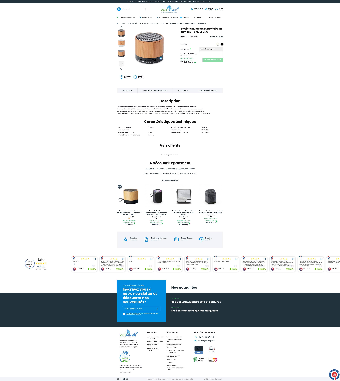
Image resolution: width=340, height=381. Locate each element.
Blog (211, 17)
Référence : (184, 36)
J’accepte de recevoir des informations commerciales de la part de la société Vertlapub (142, 314)
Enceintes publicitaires (150, 23)
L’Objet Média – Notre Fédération (175, 351)
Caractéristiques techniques (155, 91)
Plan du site (150, 379)
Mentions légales (160, 379)
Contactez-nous (174, 365)
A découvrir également (208, 91)
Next (121, 69)
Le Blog (170, 362)
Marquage (185, 49)
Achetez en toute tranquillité (174, 356)
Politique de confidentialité (184, 379)
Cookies (172, 379)
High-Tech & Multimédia (130, 23)
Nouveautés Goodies (155, 341)
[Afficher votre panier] (217, 9)
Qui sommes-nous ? (174, 337)
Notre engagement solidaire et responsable (174, 346)
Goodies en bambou (169, 173)
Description (127, 91)
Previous (121, 27)
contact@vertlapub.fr (206, 341)
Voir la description (216, 36)
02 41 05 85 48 (206, 336)
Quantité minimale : (188, 53)
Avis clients (183, 91)
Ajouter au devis (214, 60)
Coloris (183, 44)
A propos (218, 17)
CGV (168, 379)
